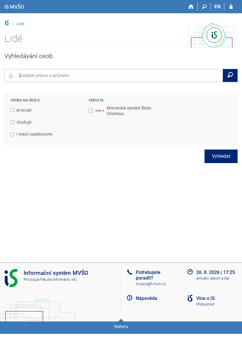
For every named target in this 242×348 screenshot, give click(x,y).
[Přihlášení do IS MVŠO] (231, 7)
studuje (24, 122)
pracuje (24, 110)
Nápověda (146, 298)
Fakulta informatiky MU (58, 280)
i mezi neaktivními (35, 134)
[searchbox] (120, 75)
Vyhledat (221, 156)
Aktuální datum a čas (212, 278)
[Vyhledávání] (204, 7)
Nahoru (121, 326)
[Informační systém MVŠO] (6, 22)
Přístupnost (205, 304)
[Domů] (191, 7)
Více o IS (205, 298)
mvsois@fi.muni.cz (151, 284)
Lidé (20, 23)
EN (217, 6)
